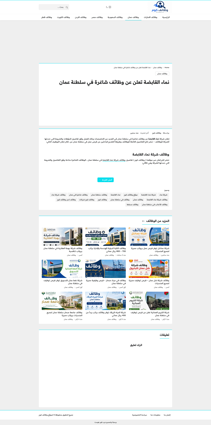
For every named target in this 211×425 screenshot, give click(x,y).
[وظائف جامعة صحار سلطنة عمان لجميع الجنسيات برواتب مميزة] (62, 306)
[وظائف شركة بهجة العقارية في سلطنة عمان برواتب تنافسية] (62, 242)
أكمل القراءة (107, 180)
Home (167, 67)
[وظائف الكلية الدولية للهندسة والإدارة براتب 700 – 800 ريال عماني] (105, 242)
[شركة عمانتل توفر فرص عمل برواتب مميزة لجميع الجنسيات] (149, 242)
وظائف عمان (157, 67)
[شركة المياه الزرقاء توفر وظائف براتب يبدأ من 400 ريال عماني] (105, 306)
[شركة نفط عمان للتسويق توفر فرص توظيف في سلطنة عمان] (62, 274)
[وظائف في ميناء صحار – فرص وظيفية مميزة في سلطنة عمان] (105, 274)
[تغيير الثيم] (108, 7)
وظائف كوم (156, 133)
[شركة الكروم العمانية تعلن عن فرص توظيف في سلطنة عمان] (149, 306)
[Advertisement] (105, 40)
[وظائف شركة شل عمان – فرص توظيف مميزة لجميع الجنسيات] (149, 274)
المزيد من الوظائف (157, 221)
